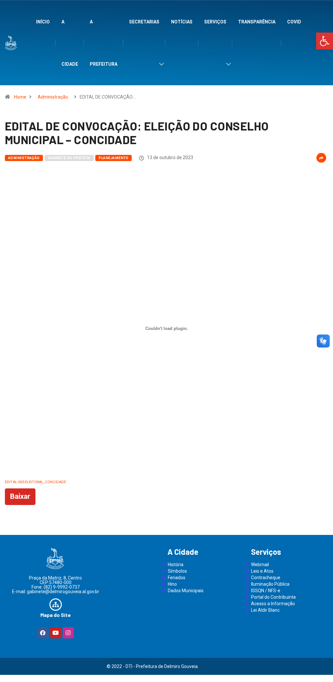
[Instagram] (68, 632)
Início (43, 21)
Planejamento (113, 158)
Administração (53, 97)
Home (20, 97)
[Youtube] (55, 632)
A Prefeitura (103, 43)
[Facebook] (42, 632)
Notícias (182, 21)
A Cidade (69, 43)
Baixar (20, 496)
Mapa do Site (55, 615)
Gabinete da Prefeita (69, 158)
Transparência (256, 21)
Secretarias (144, 21)
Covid (294, 21)
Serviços (215, 21)
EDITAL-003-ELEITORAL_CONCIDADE (35, 482)
